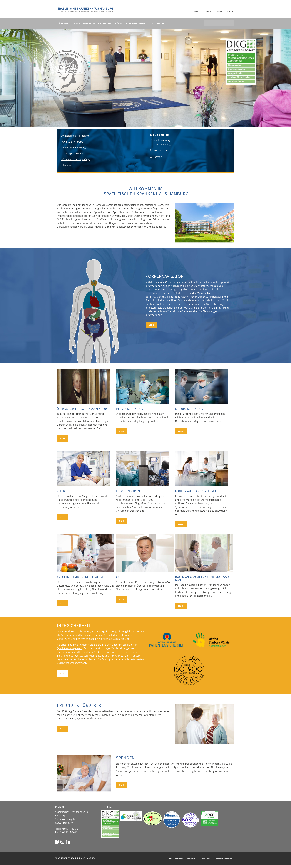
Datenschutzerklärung (223, 859)
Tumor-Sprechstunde (72, 153)
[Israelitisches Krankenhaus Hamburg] (85, 8)
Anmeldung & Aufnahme (75, 135)
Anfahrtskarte (204, 859)
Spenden (230, 11)
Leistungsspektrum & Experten (92, 23)
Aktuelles (158, 23)
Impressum (191, 859)
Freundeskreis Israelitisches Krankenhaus (105, 711)
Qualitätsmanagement (69, 648)
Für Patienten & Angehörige (131, 23)
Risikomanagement (88, 631)
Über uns (64, 23)
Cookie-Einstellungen (174, 859)
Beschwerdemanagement (71, 663)
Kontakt (197, 11)
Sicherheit (138, 631)
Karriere (219, 11)
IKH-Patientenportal (72, 141)
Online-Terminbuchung (73, 147)
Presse (208, 11)
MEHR (151, 325)
